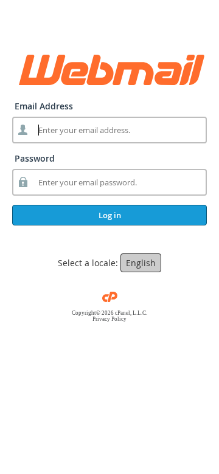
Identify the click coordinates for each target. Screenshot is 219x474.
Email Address (44, 106)
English (141, 263)
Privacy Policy (109, 319)
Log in (110, 215)
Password (35, 158)
